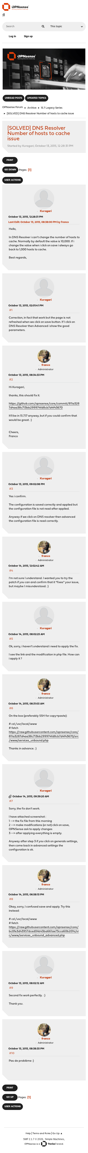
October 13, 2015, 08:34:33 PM (26, 375)
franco (46, 365)
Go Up (10, 1097)
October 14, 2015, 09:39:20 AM (30, 796)
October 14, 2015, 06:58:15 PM (26, 894)
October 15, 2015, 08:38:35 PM (26, 1048)
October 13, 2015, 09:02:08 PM (26, 484)
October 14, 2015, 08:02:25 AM (26, 634)
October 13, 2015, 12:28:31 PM (25, 217)
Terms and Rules (42, 1133)
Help (28, 1133)
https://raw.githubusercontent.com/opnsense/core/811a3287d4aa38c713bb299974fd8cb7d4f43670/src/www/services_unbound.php (44, 736)
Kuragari (46, 211)
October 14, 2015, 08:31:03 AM (26, 703)
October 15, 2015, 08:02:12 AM (26, 983)
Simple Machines (54, 1139)
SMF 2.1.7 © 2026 (33, 1139)
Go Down (10, 170)
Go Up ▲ (57, 1133)
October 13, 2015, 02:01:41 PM (25, 305)
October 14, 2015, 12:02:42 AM (26, 566)
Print (10, 160)
